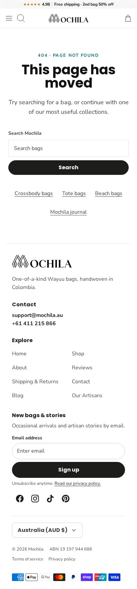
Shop (78, 353)
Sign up (68, 470)
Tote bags (74, 193)
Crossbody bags (34, 193)
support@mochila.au (37, 315)
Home (19, 353)
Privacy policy (62, 559)
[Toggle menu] (9, 18)
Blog (17, 395)
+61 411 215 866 (34, 323)
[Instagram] (34, 498)
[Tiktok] (50, 498)
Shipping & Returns (35, 381)
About (19, 367)
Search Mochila (25, 133)
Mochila (35, 549)
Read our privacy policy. (78, 483)
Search (68, 167)
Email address (27, 438)
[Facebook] (19, 498)
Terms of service (27, 559)
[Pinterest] (65, 498)
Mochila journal (68, 212)
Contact (81, 381)
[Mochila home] (42, 261)
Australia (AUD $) (43, 530)
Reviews (82, 367)
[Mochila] (68, 18)
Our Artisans (87, 395)
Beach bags (108, 193)
